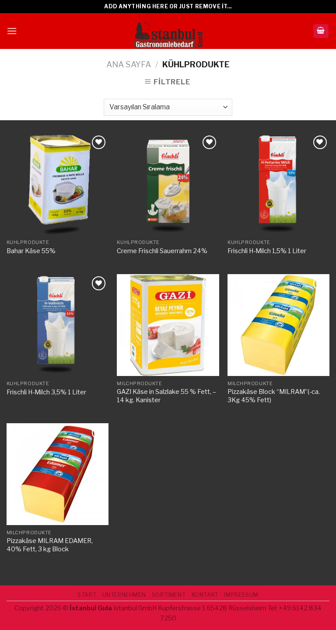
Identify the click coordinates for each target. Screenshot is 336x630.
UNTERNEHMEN (124, 595)
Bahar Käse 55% (31, 251)
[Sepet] (321, 31)
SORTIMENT (169, 595)
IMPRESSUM (241, 595)
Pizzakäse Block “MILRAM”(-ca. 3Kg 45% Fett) (274, 396)
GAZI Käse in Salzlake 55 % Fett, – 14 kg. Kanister (166, 396)
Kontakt (205, 595)
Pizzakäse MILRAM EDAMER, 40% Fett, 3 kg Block (50, 545)
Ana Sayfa (128, 64)
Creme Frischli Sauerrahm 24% (162, 251)
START (86, 595)
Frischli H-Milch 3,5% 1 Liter (46, 392)
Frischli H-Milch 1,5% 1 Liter (267, 251)
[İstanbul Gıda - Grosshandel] (168, 31)
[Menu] (12, 31)
